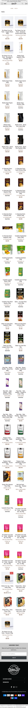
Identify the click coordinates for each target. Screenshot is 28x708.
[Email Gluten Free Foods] (16, 687)
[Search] (23, 3)
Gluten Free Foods (10, 691)
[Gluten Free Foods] (14, 3)
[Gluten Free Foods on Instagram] (14, 687)
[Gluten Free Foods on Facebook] (11, 687)
